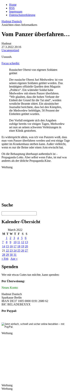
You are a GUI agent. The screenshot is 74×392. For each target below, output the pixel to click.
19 (22, 246)
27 (26, 250)
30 (11, 254)
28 (3, 254)
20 (26, 246)
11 (18, 242)
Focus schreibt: (11, 63)
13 (26, 242)
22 (7, 250)
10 (15, 242)
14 (3, 246)
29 (7, 254)
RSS (12, 8)
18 (18, 246)
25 (18, 250)
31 (15, 254)
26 (22, 250)
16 (11, 246)
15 (7, 246)
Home (13, 4)
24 (15, 250)
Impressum (15, 11)
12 (22, 242)
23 (11, 250)
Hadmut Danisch (12, 21)
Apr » (13, 258)
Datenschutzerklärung (22, 15)
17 (15, 246)
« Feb (5, 258)
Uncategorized (10, 50)
